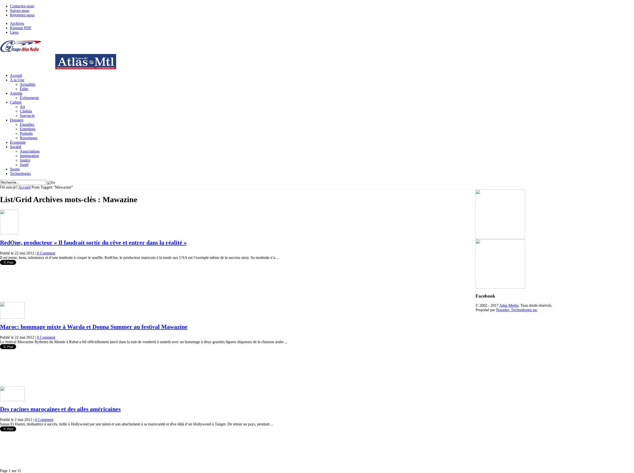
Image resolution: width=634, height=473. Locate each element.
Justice (25, 160)
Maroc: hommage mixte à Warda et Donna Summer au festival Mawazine (93, 327)
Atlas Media (508, 305)
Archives (17, 23)
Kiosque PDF (20, 28)
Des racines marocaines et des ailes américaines (60, 409)
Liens (14, 32)
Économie (18, 142)
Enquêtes (27, 124)
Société (15, 147)
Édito (24, 89)
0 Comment (46, 253)
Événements (29, 98)
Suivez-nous (19, 10)
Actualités (27, 84)
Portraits (26, 133)
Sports (15, 169)
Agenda (16, 93)
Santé (24, 165)
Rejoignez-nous (22, 15)
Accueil (16, 75)
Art (22, 107)
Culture (16, 102)
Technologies (20, 173)
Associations (30, 151)
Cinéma (26, 111)
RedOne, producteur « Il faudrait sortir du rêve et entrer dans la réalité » (93, 242)
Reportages (28, 138)
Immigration (29, 156)
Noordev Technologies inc (516, 310)
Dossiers (16, 120)
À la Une (17, 80)
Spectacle (27, 115)
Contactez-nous (22, 6)
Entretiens (27, 129)
